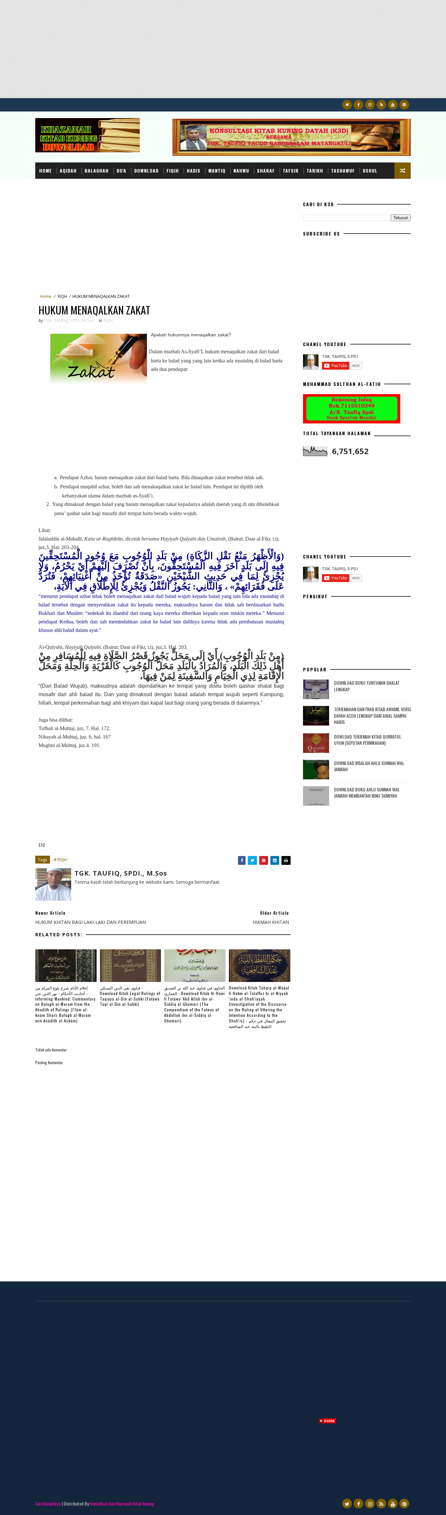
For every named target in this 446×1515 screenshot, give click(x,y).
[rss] (381, 105)
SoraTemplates (48, 1503)
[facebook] (358, 105)
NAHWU (241, 170)
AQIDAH (68, 170)
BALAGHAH (97, 170)
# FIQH (60, 860)
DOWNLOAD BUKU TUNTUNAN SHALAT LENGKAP (367, 686)
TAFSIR (291, 170)
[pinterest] (404, 105)
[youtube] (393, 105)
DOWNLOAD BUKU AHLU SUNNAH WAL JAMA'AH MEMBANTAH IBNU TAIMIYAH (367, 792)
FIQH (62, 296)
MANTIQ (217, 170)
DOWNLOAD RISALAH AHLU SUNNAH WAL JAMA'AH (369, 766)
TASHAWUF (343, 170)
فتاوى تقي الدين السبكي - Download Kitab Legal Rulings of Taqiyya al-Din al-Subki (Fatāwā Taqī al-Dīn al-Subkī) (130, 996)
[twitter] (347, 105)
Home (45, 170)
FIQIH (173, 170)
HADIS (193, 170)
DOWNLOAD (146, 170)
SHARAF (266, 170)
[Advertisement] (196, 52)
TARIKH (315, 170)
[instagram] (370, 105)
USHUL (370, 170)
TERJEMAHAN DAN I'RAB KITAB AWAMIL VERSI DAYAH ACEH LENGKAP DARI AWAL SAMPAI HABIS (372, 715)
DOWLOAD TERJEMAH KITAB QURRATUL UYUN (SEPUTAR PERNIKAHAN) (367, 739)
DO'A (121, 170)
